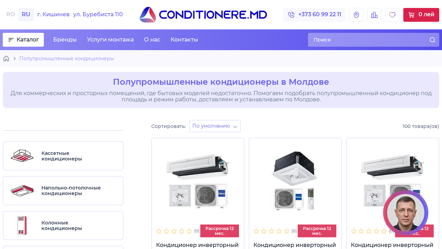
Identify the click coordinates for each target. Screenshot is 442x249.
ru (26, 14)
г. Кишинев (80, 14)
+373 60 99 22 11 (319, 14)
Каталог (28, 39)
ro (10, 14)
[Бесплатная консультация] (405, 212)
